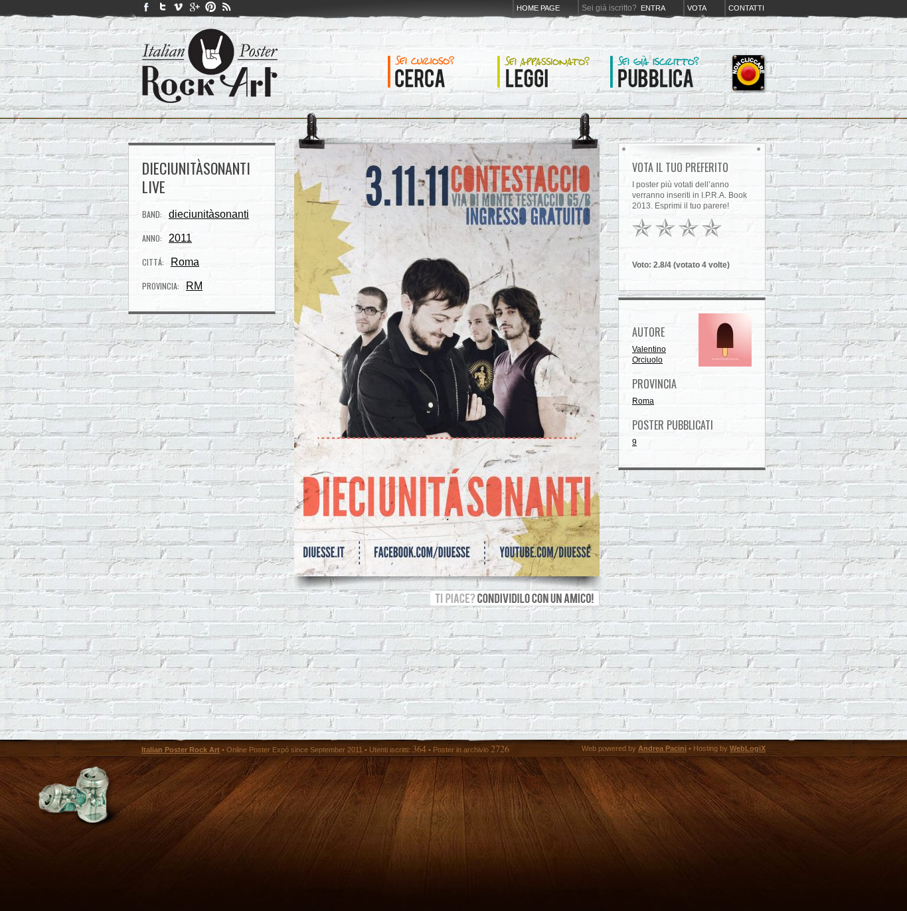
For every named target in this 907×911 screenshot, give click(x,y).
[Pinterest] (210, 9)
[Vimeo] (178, 9)
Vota (696, 8)
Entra (653, 8)
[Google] (194, 9)
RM (194, 285)
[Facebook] (146, 9)
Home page (538, 8)
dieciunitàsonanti (209, 214)
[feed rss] (226, 9)
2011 (180, 238)
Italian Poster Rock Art (180, 750)
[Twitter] (162, 9)
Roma (185, 262)
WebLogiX (748, 748)
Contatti (746, 8)
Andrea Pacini (662, 748)
